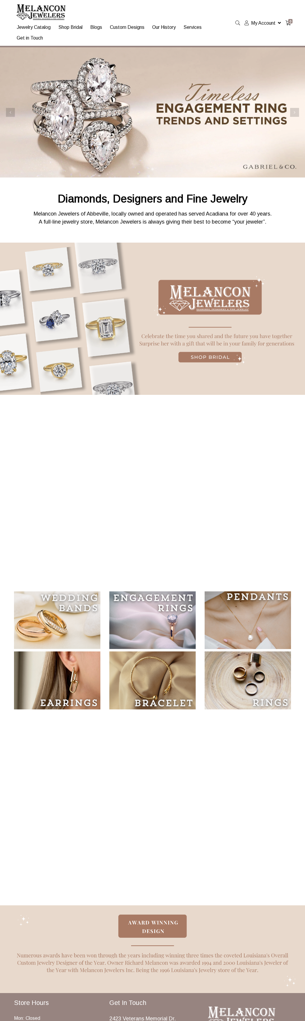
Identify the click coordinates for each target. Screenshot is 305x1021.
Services (192, 27)
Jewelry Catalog (34, 27)
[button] (10, 112)
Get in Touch (30, 37)
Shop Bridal (70, 27)
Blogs (96, 27)
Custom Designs (127, 27)
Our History (164, 27)
